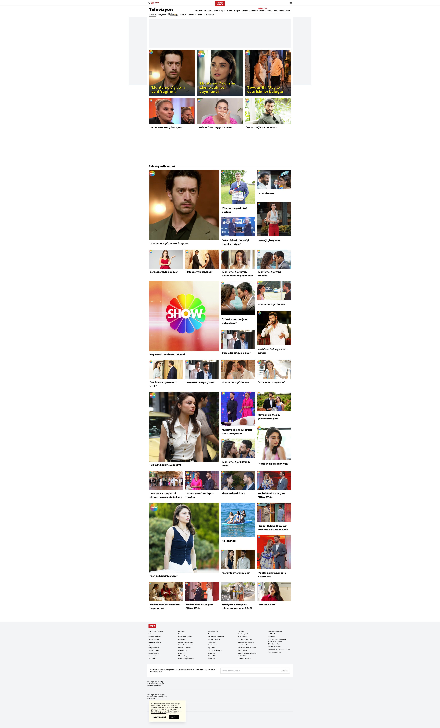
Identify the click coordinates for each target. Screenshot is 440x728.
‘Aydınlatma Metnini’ (158, 713)
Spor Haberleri (153, 645)
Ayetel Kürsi (212, 642)
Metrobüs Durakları (244, 659)
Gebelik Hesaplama (274, 647)
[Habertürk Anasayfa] (220, 3)
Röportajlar (192, 15)
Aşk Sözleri (211, 648)
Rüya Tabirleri (242, 650)
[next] (290, 73)
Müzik (200, 15)
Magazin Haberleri (154, 642)
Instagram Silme (214, 639)
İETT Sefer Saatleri (274, 644)
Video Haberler (243, 645)
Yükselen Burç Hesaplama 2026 (279, 649)
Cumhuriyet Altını (244, 634)
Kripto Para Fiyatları (185, 637)
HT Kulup (183, 15)
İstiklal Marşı (182, 650)
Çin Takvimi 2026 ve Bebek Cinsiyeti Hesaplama (277, 640)
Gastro (262, 11)
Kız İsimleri (271, 637)
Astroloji (211, 634)
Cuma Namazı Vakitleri (186, 645)
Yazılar (245, 11)
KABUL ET (173, 717)
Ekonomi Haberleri (154, 637)
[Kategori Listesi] (290, 3)
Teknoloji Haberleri (154, 656)
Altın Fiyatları (152, 659)
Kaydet (284, 671)
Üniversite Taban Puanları (247, 648)
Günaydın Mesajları (215, 650)
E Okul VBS (181, 653)
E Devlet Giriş (182, 656)
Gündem (199, 11)
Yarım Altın (212, 659)
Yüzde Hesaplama (274, 652)
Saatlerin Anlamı (214, 645)
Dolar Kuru (181, 631)
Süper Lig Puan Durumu (246, 642)
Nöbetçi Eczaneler (184, 648)
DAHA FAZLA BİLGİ (159, 717)
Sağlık (237, 11)
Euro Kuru (181, 634)
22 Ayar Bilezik (243, 637)
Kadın (229, 11)
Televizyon (161, 9)
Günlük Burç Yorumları (186, 659)
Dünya (217, 11)
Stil (275, 11)
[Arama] (149, 3)
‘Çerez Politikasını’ (173, 711)
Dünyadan (162, 15)
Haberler (151, 634)
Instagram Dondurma (216, 637)
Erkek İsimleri (272, 634)
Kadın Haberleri (153, 653)
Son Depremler (213, 631)
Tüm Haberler (209, 15)
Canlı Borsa (182, 639)
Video (269, 11)
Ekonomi (208, 11)
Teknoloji (253, 11)
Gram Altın (212, 653)
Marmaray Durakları (275, 631)
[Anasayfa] (152, 626)
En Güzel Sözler (243, 656)
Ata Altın (241, 631)
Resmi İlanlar (284, 11)
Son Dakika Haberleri (155, 631)
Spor (223, 11)
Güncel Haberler (154, 639)
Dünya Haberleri (154, 648)
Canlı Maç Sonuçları (245, 639)
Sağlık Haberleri (153, 650)
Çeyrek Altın (212, 656)
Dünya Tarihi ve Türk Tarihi (247, 653)
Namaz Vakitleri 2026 (185, 642)
